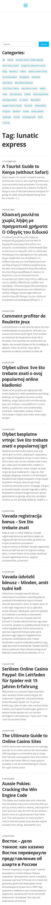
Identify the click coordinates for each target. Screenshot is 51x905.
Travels (16, 117)
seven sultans (37, 111)
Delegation (24, 77)
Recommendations (38, 5)
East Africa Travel (29, 88)
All (4, 60)
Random (16, 111)
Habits (42, 88)
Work (40, 117)
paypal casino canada (12, 105)
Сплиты (6, 122)
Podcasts (15, 5)
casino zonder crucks (38, 71)
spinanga (7, 117)
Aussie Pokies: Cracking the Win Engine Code (19, 789)
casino (23, 71)
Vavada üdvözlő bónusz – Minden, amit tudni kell (25, 582)
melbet (27, 94)
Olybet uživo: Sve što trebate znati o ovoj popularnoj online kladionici (23, 376)
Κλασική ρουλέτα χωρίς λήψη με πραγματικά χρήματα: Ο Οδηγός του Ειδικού (25, 223)
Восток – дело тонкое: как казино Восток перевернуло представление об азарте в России (24, 852)
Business (13, 71)
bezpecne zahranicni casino (33, 65)
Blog (5, 71)
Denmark (36, 77)
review (26, 111)
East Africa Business (24, 82)
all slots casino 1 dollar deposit (29, 60)
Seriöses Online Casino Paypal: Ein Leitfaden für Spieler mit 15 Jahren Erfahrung (25, 677)
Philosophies (40, 105)
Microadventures (40, 94)
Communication (10, 77)
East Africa (7, 82)
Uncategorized (28, 117)
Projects (6, 111)
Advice (10, 60)
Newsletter (35, 100)
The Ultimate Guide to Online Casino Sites (25, 738)
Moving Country (10, 100)
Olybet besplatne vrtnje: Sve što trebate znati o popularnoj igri (25, 440)
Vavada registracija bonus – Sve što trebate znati (22, 521)
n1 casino (23, 100)
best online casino (11, 65)
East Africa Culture (11, 88)
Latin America (16, 94)
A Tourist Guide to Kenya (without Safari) (25, 169)
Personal (28, 105)
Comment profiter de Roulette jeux (23, 319)
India (5, 94)
